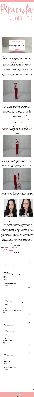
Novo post (4, 260)
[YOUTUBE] (19, 394)
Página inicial (17, 389)
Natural (12, 247)
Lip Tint (9, 247)
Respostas (5, 279)
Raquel (5, 354)
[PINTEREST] (22, 394)
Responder (28, 262)
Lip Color (7, 247)
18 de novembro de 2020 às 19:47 (9, 301)
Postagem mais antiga (31, 389)
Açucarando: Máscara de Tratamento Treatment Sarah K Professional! (17, 45)
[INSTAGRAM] (17, 394)
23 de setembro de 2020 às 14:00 (8, 273)
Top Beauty (14, 247)
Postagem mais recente (3, 389)
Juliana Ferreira (7, 264)
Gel (5, 247)
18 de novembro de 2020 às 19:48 (9, 331)
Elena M (5, 324)
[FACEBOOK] (12, 394)
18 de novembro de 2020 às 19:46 (9, 265)
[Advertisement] (17, 29)
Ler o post (17, 50)
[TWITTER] (14, 394)
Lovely (5, 308)
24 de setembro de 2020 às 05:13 (8, 325)
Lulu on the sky (6, 272)
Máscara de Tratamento (17, 41)
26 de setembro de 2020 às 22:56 (8, 355)
